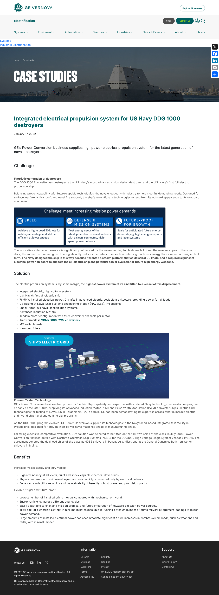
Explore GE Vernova (192, 8)
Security (105, 557)
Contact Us (184, 20)
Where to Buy (169, 561)
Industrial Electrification (15, 44)
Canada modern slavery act (116, 576)
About (179, 32)
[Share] (214, 74)
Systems (19, 32)
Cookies (105, 561)
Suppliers (85, 566)
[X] (214, 46)
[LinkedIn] (214, 60)
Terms (83, 571)
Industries (123, 32)
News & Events (152, 32)
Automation (72, 32)
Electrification (24, 21)
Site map (85, 561)
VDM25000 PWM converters (60, 320)
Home (16, 60)
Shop (168, 20)
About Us (167, 557)
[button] (197, 22)
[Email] (214, 67)
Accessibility (87, 576)
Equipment (45, 32)
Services (98, 32)
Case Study (28, 60)
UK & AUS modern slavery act (117, 571)
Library (200, 32)
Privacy (105, 566)
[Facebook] (214, 53)
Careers (84, 557)
